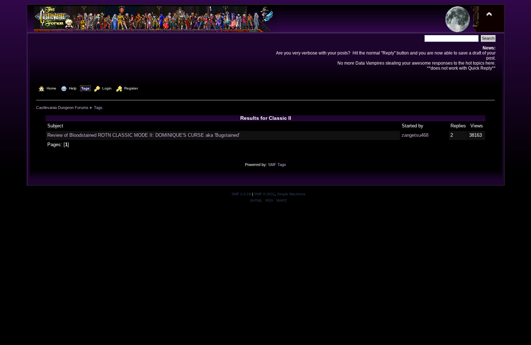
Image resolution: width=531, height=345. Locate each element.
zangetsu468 (415, 135)
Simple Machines (291, 194)
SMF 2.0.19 (241, 194)
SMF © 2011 (264, 194)
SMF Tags (277, 164)
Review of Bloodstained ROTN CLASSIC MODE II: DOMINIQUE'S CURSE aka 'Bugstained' (143, 135)
